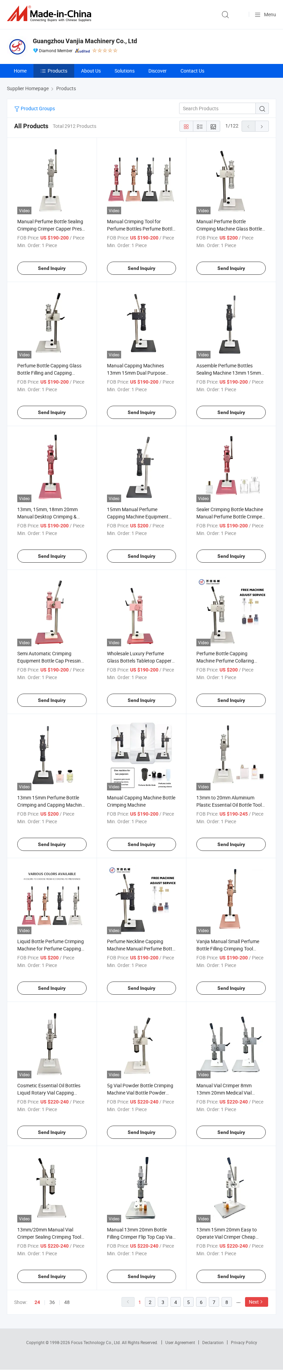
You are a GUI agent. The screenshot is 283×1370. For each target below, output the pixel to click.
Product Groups (37, 108)
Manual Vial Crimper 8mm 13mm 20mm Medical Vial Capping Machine (224, 1092)
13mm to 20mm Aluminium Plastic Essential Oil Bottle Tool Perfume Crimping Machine (229, 804)
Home (20, 70)
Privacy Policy (244, 1342)
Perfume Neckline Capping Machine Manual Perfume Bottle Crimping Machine (141, 948)
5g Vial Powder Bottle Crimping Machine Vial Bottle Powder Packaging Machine (140, 1092)
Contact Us (192, 70)
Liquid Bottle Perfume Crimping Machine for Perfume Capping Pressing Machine (50, 948)
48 (67, 1302)
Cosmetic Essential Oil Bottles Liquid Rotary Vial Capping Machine (48, 1092)
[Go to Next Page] (262, 126)
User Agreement (180, 1342)
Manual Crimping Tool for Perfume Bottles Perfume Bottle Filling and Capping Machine (141, 228)
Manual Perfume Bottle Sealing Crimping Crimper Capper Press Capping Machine (50, 228)
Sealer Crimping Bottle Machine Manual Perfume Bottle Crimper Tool (230, 516)
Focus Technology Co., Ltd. (96, 1342)
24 (37, 1302)
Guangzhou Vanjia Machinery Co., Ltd (85, 41)
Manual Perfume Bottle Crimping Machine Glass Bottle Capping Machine (229, 228)
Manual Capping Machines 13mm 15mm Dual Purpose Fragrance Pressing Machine (137, 372)
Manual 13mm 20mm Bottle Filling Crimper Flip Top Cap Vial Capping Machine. (140, 1236)
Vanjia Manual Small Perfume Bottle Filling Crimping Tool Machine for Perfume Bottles (227, 948)
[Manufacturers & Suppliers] (50, 14)
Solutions (125, 70)
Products (57, 70)
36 (52, 1302)
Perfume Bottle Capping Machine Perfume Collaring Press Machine (225, 660)
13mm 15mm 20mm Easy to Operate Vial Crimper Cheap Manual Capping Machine (226, 1236)
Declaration (213, 1342)
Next (254, 1301)
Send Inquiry (52, 268)
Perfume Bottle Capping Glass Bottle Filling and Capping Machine (49, 372)
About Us (91, 70)
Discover (157, 70)
